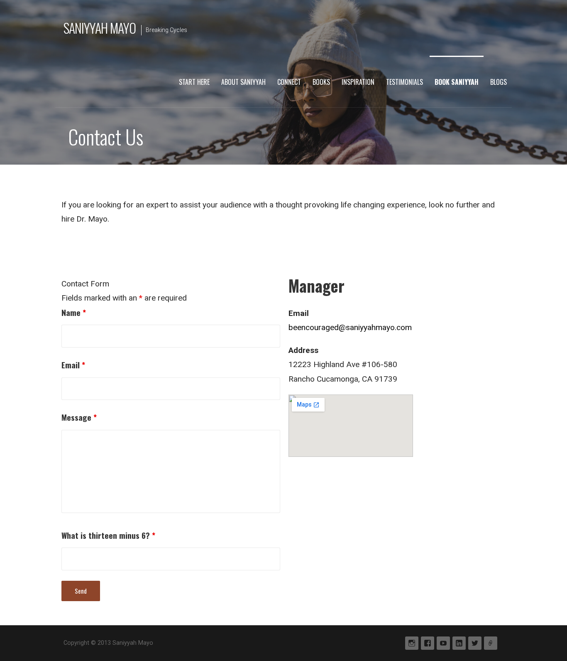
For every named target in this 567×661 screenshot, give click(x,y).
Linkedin (459, 643)
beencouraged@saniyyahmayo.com (350, 327)
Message (79, 417)
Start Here (194, 82)
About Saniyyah (243, 82)
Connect (289, 82)
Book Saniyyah (457, 82)
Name (73, 312)
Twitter (474, 643)
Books (321, 82)
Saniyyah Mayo (100, 27)
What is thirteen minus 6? (108, 535)
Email (73, 365)
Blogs (498, 82)
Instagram (411, 643)
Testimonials (404, 82)
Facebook (427, 643)
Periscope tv (490, 643)
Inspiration (358, 82)
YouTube (443, 643)
